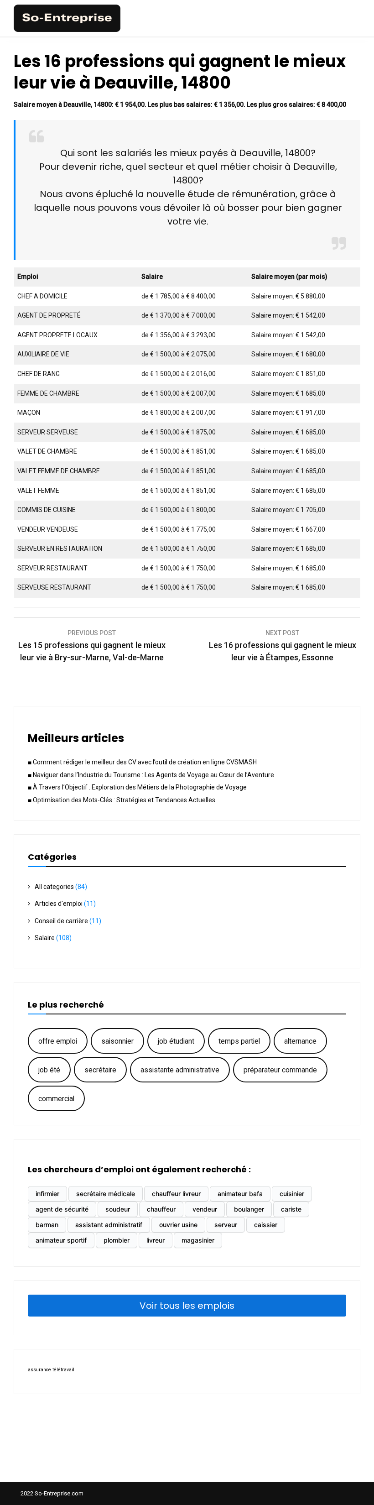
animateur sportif (61, 1240)
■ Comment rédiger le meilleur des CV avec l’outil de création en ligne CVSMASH (142, 762)
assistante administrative (179, 1070)
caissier (265, 1224)
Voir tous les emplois (187, 1305)
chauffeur (161, 1209)
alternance (300, 1041)
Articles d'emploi (59, 903)
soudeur (117, 1209)
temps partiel (239, 1041)
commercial (56, 1098)
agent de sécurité (62, 1209)
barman (47, 1224)
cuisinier (292, 1193)
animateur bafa (240, 1193)
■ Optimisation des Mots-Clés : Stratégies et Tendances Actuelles (121, 800)
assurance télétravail (51, 1370)
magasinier (198, 1240)
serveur (225, 1224)
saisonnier (117, 1041)
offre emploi (57, 1041)
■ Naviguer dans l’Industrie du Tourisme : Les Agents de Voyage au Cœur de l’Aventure (151, 775)
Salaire (45, 937)
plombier (117, 1240)
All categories (54, 886)
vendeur (204, 1209)
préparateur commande (280, 1070)
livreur (155, 1240)
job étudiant (176, 1041)
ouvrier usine (178, 1224)
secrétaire (100, 1070)
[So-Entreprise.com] (67, 29)
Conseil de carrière (61, 921)
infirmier (47, 1193)
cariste (291, 1209)
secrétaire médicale (105, 1193)
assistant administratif (108, 1224)
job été (49, 1070)
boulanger (249, 1209)
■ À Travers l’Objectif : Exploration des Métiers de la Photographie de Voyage (137, 787)
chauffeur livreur (176, 1193)
